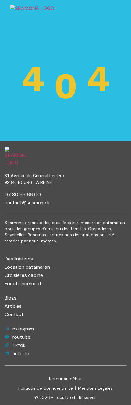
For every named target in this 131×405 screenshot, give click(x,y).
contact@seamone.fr (27, 203)
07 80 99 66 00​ (23, 194)
